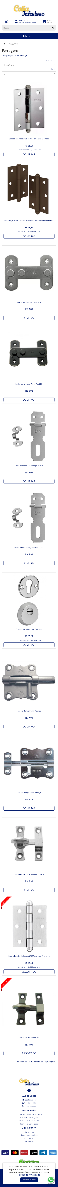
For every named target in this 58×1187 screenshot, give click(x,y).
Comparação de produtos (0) (14, 55)
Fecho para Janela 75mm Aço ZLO (29, 384)
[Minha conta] (16, 21)
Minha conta (29, 1132)
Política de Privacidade (29, 1120)
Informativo (29, 1141)
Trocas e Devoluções (29, 1117)
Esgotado (29, 971)
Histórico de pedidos (29, 1135)
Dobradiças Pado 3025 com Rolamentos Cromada (29, 139)
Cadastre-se (31, 22)
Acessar (22, 22)
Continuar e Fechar (29, 1180)
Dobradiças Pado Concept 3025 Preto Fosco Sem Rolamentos (29, 220)
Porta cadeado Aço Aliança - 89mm (29, 465)
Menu (27, 36)
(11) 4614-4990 (30, 1103)
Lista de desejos (29, 1138)
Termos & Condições (29, 1124)
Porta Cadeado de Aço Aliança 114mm (29, 547)
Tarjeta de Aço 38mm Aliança (29, 711)
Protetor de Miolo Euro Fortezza (29, 629)
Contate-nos (29, 1100)
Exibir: (53, 69)
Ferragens (13, 44)
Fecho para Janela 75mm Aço (29, 302)
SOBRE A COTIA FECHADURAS (29, 1114)
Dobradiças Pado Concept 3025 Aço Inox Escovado (29, 956)
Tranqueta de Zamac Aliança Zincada (29, 874)
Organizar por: (50, 60)
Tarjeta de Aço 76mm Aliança (29, 792)
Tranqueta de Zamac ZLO (29, 1038)
